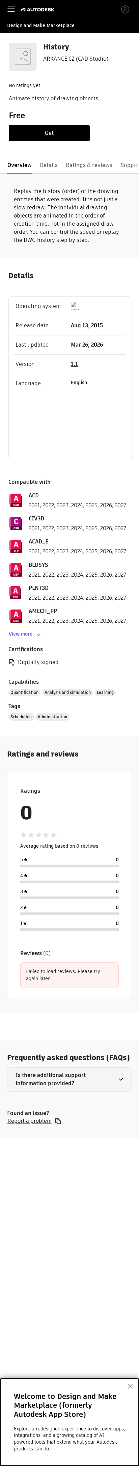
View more (20, 634)
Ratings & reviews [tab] (89, 165)
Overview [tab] (19, 165)
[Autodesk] (38, 9)
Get (49, 133)
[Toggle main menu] (11, 9)
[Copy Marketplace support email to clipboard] (58, 1121)
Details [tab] (49, 165)
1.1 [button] (74, 364)
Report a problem (29, 1121)
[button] (69, 1079)
